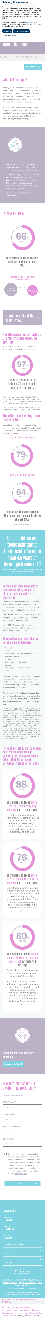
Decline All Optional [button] (21, 31)
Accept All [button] (7, 31)
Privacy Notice (29, 22)
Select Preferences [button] (9, 36)
